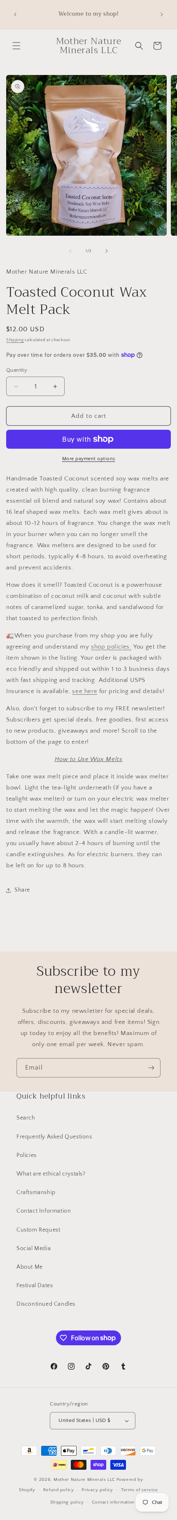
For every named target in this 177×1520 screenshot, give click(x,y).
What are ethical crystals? (51, 1174)
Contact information (113, 1502)
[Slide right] (107, 251)
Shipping (15, 340)
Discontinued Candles (45, 1304)
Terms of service (139, 1489)
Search (25, 1118)
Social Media (33, 1248)
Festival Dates (34, 1285)
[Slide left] (70, 251)
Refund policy (58, 1489)
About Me (29, 1267)
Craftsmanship (36, 1192)
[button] (16, 46)
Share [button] (22, 890)
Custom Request (38, 1230)
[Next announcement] (162, 14)
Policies (26, 1155)
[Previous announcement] (15, 14)
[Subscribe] (151, 1067)
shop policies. (111, 646)
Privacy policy (97, 1489)
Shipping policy (67, 1502)
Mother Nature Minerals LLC (84, 1479)
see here (84, 691)
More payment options (88, 458)
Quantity (16, 370)
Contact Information (43, 1211)
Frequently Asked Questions (54, 1137)
